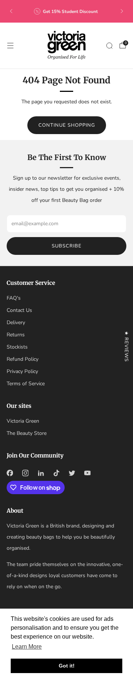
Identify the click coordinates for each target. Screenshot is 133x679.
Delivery (16, 322)
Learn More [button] (27, 646)
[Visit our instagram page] (25, 473)
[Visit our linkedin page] (40, 473)
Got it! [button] (67, 666)
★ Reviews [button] (126, 346)
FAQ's (14, 298)
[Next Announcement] (121, 11)
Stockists (17, 346)
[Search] (109, 45)
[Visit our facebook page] (9, 473)
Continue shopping (66, 125)
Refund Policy (22, 359)
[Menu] (10, 45)
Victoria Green (23, 421)
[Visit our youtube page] (87, 473)
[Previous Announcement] (11, 11)
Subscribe (67, 246)
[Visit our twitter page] (71, 473)
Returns (16, 334)
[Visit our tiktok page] (56, 473)
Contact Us (19, 310)
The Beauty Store (27, 433)
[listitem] (66, 11)
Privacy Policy (22, 371)
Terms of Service (26, 383)
